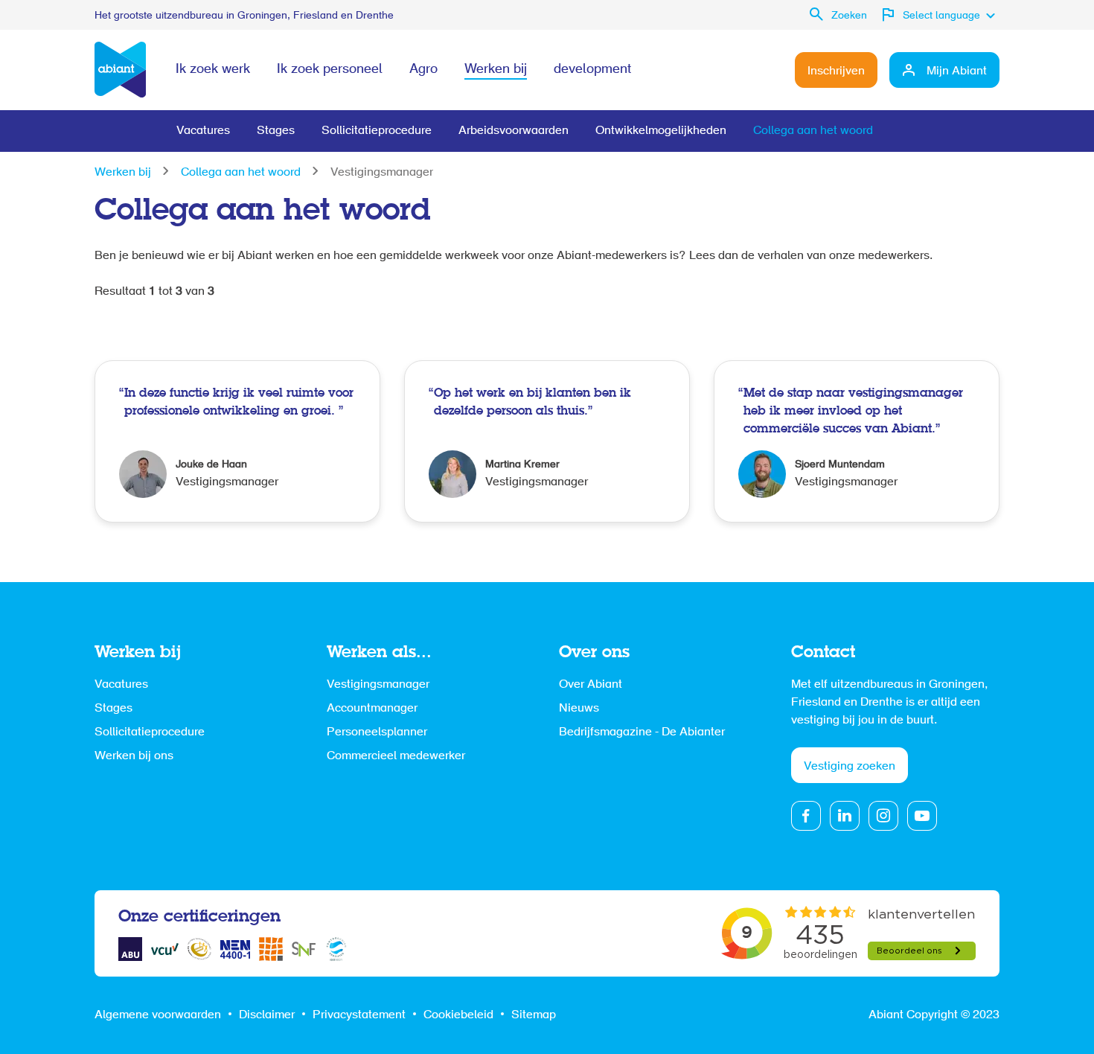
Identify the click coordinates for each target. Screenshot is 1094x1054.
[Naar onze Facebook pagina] (806, 816)
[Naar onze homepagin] (120, 70)
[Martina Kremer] (547, 441)
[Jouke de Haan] (237, 441)
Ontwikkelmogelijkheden (660, 131)
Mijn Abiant (957, 71)
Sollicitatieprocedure (377, 131)
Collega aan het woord (813, 131)
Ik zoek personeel (330, 70)
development (592, 70)
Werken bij (495, 70)
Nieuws (579, 709)
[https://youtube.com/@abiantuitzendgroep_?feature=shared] (922, 816)
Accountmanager (372, 709)
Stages (276, 131)
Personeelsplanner (377, 732)
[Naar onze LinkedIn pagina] (845, 816)
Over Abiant (590, 685)
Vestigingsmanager (378, 685)
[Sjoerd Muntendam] (856, 441)
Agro (423, 70)
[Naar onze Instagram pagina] (883, 816)
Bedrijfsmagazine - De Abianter (642, 732)
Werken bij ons (134, 756)
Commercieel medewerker (396, 756)
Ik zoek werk (213, 70)
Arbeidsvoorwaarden (513, 131)
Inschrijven (836, 71)
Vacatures (203, 131)
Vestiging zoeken (849, 767)
